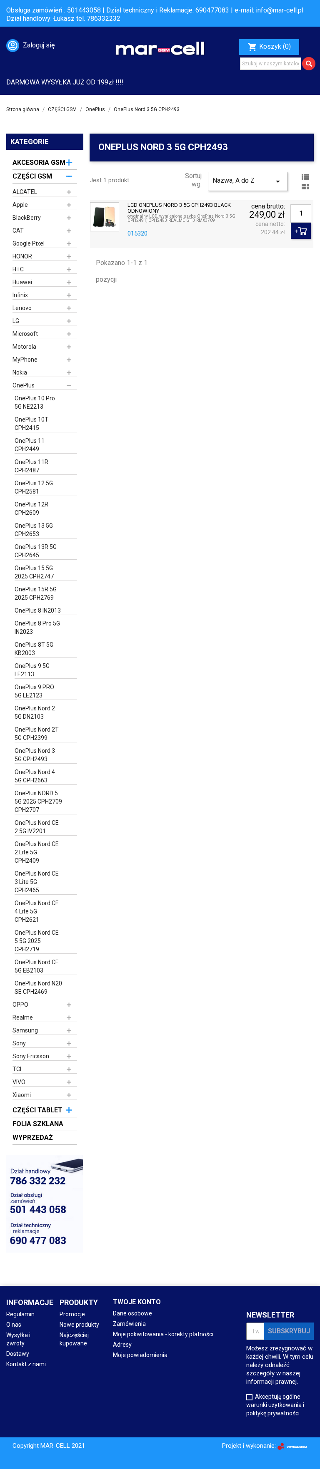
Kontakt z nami (26, 1364)
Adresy (122, 1344)
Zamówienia (129, 1323)
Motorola (24, 346)
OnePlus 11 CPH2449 (30, 444)
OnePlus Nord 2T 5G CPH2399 (37, 733)
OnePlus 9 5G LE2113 (32, 670)
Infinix (20, 295)
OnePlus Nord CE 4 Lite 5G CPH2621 (37, 911)
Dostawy (17, 1353)
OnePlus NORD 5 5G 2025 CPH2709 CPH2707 (38, 801)
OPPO (20, 1004)
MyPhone (25, 359)
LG (15, 321)
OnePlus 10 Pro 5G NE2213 (35, 402)
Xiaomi (21, 1095)
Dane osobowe (132, 1313)
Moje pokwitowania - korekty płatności (163, 1334)
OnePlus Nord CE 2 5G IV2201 (37, 826)
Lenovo (22, 308)
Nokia (19, 372)
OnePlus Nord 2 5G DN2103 (35, 712)
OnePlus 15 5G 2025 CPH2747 (34, 572)
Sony (19, 1043)
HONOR (22, 256)
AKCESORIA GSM (38, 162)
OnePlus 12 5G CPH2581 (34, 487)
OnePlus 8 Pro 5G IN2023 (37, 627)
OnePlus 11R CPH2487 (31, 466)
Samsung (25, 1030)
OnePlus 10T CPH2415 (31, 423)
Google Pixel (28, 243)
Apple (20, 204)
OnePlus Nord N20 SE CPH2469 (38, 987)
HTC (18, 269)
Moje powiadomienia (140, 1355)
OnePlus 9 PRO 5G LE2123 (34, 691)
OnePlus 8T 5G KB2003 (34, 648)
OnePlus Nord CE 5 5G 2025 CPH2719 (37, 941)
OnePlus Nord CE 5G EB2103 (37, 966)
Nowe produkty (79, 1324)
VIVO (18, 1082)
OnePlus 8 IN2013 (38, 610)
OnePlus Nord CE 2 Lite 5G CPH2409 (37, 852)
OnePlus (23, 385)
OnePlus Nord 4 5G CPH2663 (35, 776)
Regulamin (20, 1314)
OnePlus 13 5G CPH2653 (34, 529)
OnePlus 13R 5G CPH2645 (36, 550)
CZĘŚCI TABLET (37, 1110)
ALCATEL (24, 192)
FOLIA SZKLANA (37, 1124)
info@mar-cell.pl (279, 10)
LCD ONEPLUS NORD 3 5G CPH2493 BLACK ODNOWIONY (179, 208)
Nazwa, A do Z (247, 181)
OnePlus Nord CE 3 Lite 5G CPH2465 (37, 881)
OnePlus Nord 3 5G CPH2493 (35, 754)
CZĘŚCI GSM (32, 176)
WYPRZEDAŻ (32, 1137)
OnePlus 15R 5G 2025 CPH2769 (36, 593)
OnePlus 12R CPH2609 (31, 508)
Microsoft (25, 333)
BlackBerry (26, 217)
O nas (13, 1324)
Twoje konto (137, 1302)
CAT (18, 230)
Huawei (22, 282)
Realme (22, 1017)
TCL (17, 1069)
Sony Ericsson (30, 1056)
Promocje (72, 1314)
